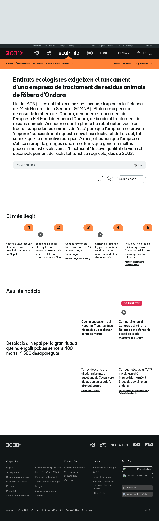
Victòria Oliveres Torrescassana (133, 391)
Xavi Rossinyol (84, 258)
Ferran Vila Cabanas (90, 391)
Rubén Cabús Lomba (128, 393)
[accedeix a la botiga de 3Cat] (139, 53)
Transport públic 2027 (132, 46)
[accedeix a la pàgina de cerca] (145, 53)
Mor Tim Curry (50, 46)
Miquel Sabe (130, 262)
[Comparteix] (110, 179)
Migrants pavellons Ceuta (109, 46)
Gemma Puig (71, 258)
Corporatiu (123, 53)
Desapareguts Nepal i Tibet (70, 46)
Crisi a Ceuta (90, 46)
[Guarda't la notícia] (101, 179)
